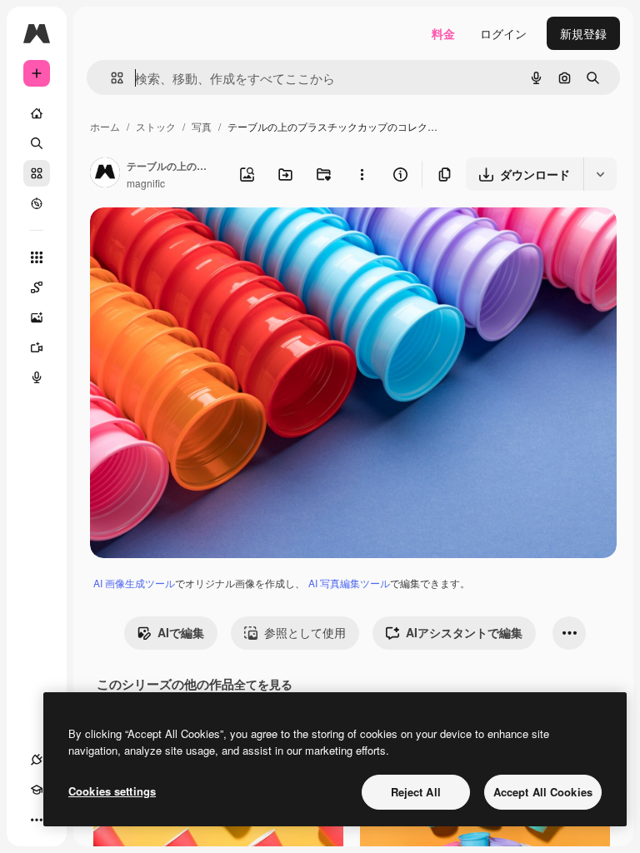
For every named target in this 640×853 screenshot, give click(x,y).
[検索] (36, 143)
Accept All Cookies (542, 792)
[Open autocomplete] (110, 78)
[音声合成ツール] (36, 377)
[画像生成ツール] (36, 317)
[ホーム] (36, 113)
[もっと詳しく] (36, 203)
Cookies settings (112, 791)
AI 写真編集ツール (349, 583)
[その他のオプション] (361, 174)
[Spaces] (36, 287)
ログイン (503, 33)
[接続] (36, 759)
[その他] (36, 819)
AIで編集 (181, 632)
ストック (156, 126)
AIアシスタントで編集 (464, 632)
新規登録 (583, 33)
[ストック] (36, 173)
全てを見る (263, 684)
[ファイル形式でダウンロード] (600, 174)
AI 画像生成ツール (134, 583)
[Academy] (36, 789)
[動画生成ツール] (36, 347)
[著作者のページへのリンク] (105, 174)
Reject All (416, 792)
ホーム (105, 126)
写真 (202, 126)
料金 (443, 33)
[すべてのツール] (36, 257)
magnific (146, 183)
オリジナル (204, 239)
